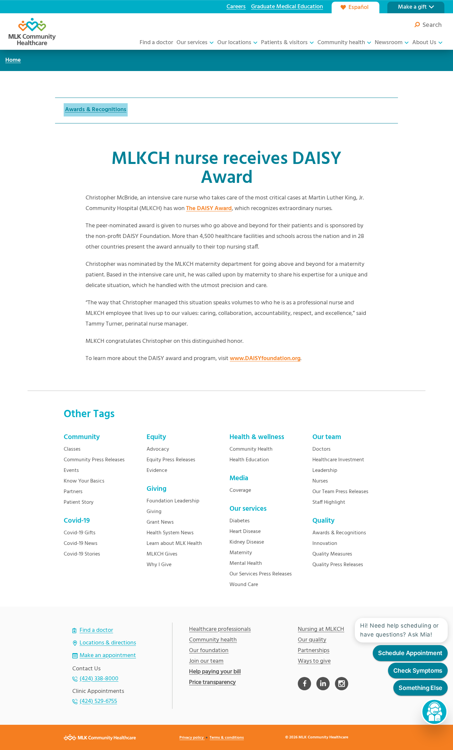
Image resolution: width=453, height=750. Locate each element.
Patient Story (79, 502)
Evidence (157, 470)
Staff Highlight (328, 502)
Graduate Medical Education (287, 7)
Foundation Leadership (173, 501)
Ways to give (314, 661)
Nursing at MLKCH (321, 629)
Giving (154, 511)
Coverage (240, 490)
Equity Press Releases (171, 460)
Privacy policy (192, 737)
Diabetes (239, 521)
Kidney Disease (246, 542)
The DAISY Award (209, 208)
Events (71, 470)
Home (13, 60)
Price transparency (212, 682)
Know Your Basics (84, 481)
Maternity (240, 553)
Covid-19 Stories (82, 554)
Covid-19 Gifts (80, 533)
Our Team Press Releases (340, 492)
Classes (72, 449)
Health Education (249, 460)
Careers (236, 7)
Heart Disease (245, 531)
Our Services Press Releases (260, 574)
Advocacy (158, 449)
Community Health (251, 449)
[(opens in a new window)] (304, 683)
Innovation (324, 543)
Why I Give (159, 565)
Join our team (206, 661)
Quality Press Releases (337, 565)
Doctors (321, 449)
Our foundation (208, 650)
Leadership (324, 470)
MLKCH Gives (162, 554)
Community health (213, 640)
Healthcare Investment (338, 460)
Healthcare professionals (220, 629)
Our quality (312, 640)
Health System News (170, 533)
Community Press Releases (94, 460)
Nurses (320, 481)
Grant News (160, 522)
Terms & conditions (227, 737)
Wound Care (243, 584)
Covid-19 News (80, 543)
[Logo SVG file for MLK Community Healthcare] (32, 31)
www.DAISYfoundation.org (265, 358)
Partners (73, 492)
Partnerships (313, 650)
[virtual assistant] (434, 712)
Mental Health (245, 563)
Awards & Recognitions (95, 109)
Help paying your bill (215, 672)
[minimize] (444, 611)
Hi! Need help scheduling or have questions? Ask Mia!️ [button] (399, 630)
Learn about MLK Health (174, 543)
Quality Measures (332, 554)
